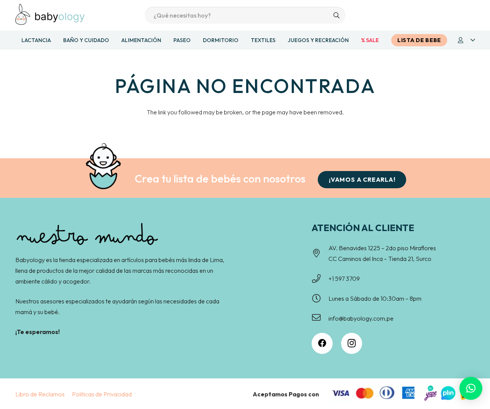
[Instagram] (351, 343)
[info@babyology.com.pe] (320, 318)
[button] (466, 40)
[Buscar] (336, 15)
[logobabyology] (50, 14)
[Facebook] (322, 343)
